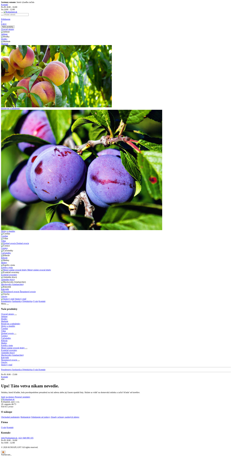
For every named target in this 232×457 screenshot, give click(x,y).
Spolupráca (17, 301)
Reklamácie (25, 417)
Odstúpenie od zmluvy (40, 417)
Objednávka (27, 301)
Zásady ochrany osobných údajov (65, 417)
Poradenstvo (6, 301)
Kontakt (42, 301)
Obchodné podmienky (10, 417)
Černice (4, 248)
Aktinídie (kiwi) (8, 279)
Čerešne (4, 236)
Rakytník (5, 289)
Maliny (4, 263)
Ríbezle (4, 258)
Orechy (4, 296)
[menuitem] (116, 29)
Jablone (4, 34)
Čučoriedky (6, 253)
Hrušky (4, 39)
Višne (3, 241)
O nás (35, 301)
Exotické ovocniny (9, 275)
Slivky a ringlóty (8, 231)
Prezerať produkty (22, 397)
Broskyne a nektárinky (10, 108)
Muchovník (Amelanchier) (12, 284)
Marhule (4, 44)
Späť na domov (8, 397)
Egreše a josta (7, 267)
